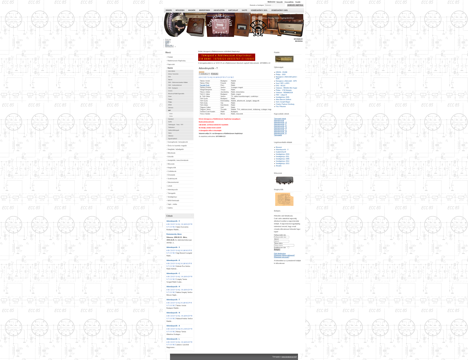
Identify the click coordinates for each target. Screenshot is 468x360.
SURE (170, 122)
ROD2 (171, 113)
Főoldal (170, 57)
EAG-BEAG (171, 71)
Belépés (277, 250)
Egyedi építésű (172, 138)
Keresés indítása (295, 5)
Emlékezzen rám (280, 247)
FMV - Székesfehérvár (175, 85)
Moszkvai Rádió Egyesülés (176, 93)
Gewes (170, 91)
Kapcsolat (233, 10)
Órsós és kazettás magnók (177, 146)
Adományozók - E (280, 126)
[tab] (193, 214)
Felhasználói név (280, 235)
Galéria (170, 208)
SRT (169, 110)
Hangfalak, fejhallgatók (176, 149)
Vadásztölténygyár (173, 130)
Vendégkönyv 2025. (279, 10)
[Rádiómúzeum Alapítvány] (226, 60)
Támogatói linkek (280, 119)
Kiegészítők (219, 10)
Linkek (170, 186)
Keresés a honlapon (257, 5)
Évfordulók (171, 175)
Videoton (170, 136)
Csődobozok (172, 171)
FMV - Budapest (173, 88)
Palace (170, 99)
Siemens (170, 107)
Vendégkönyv (172, 197)
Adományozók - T (173, 300)
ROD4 (171, 116)
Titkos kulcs (278, 243)
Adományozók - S (173, 247)
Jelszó (276, 239)
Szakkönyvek (172, 179)
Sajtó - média (172, 204)
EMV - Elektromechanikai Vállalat (178, 82)
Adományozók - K (173, 260)
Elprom (170, 79)
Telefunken (171, 127)
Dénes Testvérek (173, 74)
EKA (169, 76)
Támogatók (172, 193)
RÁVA (170, 105)
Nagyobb (279, 2)
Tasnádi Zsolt (204, 85)
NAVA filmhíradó (173, 200)
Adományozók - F (280, 124)
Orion (169, 96)
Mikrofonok (204, 10)
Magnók (191, 10)
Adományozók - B (280, 131)
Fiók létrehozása (280, 253)
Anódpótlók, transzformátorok (178, 160)
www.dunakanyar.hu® (289, 357)
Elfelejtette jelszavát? (281, 257)
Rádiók (169, 10)
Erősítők (171, 157)
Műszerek (180, 10)
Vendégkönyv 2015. (259, 10)
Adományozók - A (173, 326)
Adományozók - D (280, 128)
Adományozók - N (173, 313)
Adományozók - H (173, 287)
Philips (170, 102)
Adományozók (173, 189)
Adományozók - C (173, 273)
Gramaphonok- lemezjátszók (178, 142)
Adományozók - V (173, 221)
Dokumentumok (173, 182)
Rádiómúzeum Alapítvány (177, 61)
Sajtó (244, 10)
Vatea (169, 133)
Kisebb (297, 2)
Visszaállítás (289, 2)
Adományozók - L (173, 339)
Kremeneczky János (174, 234)
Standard (171, 119)
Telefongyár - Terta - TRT (175, 124)
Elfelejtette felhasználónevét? (284, 255)
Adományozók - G (280, 122)
